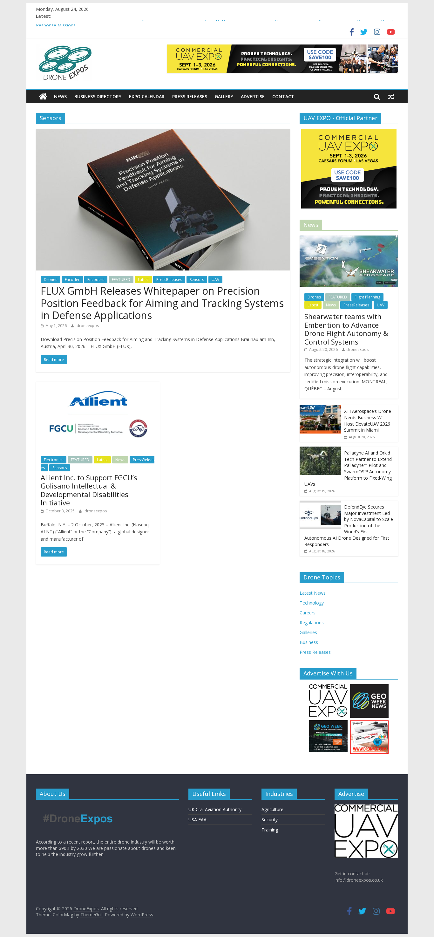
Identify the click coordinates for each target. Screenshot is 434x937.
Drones (50, 279)
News (60, 96)
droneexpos (88, 325)
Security (269, 820)
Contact (283, 96)
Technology (312, 603)
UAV (215, 279)
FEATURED (121, 279)
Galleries (308, 632)
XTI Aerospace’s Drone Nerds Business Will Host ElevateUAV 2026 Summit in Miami (367, 420)
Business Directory (97, 96)
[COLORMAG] (78, 807)
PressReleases (169, 279)
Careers (307, 613)
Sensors (197, 279)
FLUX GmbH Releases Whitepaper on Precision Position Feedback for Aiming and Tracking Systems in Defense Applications (162, 303)
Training (269, 830)
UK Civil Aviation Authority (214, 809)
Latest (143, 279)
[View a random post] (391, 96)
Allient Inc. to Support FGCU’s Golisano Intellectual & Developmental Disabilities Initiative (89, 490)
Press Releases (189, 96)
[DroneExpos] (43, 96)
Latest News (313, 593)
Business (309, 642)
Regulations (312, 622)
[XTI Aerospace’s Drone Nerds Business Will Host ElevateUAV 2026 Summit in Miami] (320, 408)
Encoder (72, 279)
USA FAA (197, 820)
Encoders (95, 279)
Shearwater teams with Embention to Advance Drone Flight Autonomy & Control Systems (346, 328)
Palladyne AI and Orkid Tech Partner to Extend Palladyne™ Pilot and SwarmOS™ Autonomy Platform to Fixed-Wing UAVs (348, 468)
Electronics (53, 459)
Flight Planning (367, 297)
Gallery (224, 96)
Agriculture (272, 809)
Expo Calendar (147, 96)
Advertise (253, 96)
